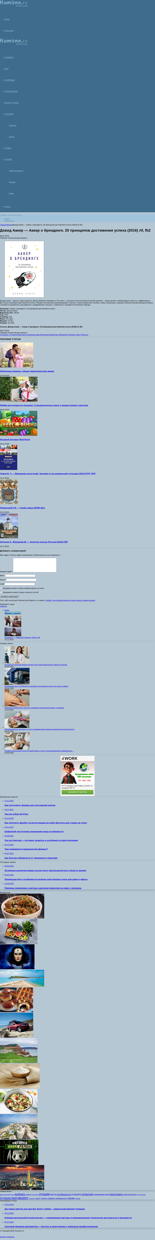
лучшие (44, 1194)
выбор (12, 1194)
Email (3, 580)
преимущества (101, 1194)
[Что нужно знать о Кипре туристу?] (22, 986)
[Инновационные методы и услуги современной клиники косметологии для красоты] (17, 727)
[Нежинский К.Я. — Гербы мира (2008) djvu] (9, 503)
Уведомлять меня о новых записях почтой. (21, 592)
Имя (2, 576)
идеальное (34, 1194)
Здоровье (10, 80)
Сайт (2, 584)
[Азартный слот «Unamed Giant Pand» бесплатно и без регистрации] (19, 1164)
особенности (64, 1194)
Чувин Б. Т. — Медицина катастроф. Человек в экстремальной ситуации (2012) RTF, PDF (48, 473)
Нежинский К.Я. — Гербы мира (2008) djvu (22, 508)
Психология (11, 91)
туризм (70, 1198)
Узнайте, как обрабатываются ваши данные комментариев (70, 600)
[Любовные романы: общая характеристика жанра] (16, 367)
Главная (3, 225)
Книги (11, 193)
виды (2, 1194)
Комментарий (6, 572)
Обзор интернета (16, 171)
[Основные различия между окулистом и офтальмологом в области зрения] (17, 663)
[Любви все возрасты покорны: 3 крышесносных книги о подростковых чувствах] (19, 401)
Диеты (11, 137)
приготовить (116, 1194)
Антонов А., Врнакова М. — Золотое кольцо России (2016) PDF (34, 542)
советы (51, 1198)
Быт (7, 69)
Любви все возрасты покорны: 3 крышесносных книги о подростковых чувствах (44, 405)
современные (61, 1198)
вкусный (7, 1194)
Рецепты (12, 125)
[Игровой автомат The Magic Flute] (17, 969)
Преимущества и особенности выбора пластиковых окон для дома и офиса (36, 686)
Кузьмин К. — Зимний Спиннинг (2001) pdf (22, 638)
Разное (8, 159)
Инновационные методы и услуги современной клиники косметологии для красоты (39, 729)
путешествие (141, 1194)
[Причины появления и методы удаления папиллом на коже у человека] (17, 706)
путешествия (8, 1198)
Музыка (12, 182)
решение (32, 1198)
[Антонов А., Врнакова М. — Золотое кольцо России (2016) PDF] (9, 538)
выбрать (20, 1194)
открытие (87, 1194)
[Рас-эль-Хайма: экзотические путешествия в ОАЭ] (18, 1139)
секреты (44, 1198)
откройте (76, 1194)
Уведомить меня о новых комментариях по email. (23, 588)
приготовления (130, 1194)
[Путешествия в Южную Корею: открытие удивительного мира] (22, 1189)
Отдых (8, 148)
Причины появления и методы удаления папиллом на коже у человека (34, 708)
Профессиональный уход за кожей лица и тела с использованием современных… (39, 751)
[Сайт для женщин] (14, 6)
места (53, 1194)
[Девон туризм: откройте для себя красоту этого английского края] (18, 1062)
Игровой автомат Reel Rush (15, 439)
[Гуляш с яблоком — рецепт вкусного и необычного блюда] (22, 918)
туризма (77, 1198)
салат (37, 1198)
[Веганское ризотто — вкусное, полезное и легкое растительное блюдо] (18, 1113)
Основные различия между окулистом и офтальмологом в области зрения (36, 665)
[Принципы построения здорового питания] (18, 943)
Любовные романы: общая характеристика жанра (27, 371)
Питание (9, 114)
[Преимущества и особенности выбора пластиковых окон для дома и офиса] (17, 684)
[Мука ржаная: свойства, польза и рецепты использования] (20, 1088)
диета (28, 1194)
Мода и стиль (12, 103)
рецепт (23, 1198)
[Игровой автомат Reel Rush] (18, 435)
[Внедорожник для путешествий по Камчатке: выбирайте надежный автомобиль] (16, 1037)
